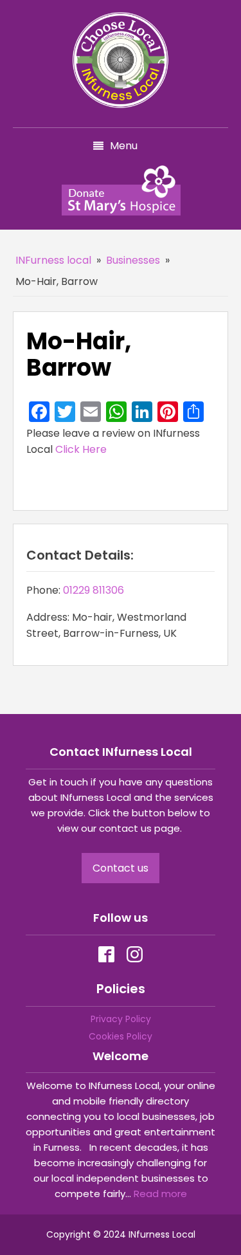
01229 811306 (93, 590)
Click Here (81, 449)
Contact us (120, 868)
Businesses (133, 260)
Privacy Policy (121, 1018)
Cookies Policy (120, 1036)
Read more (160, 1193)
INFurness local (53, 260)
